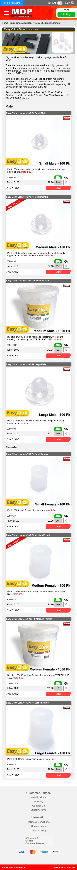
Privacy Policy (38, 830)
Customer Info (38, 809)
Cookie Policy (38, 826)
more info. (26, 172)
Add (58, 188)
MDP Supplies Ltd (17, 867)
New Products (38, 797)
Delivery (38, 801)
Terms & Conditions (39, 821)
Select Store (13, 2)
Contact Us (38, 805)
